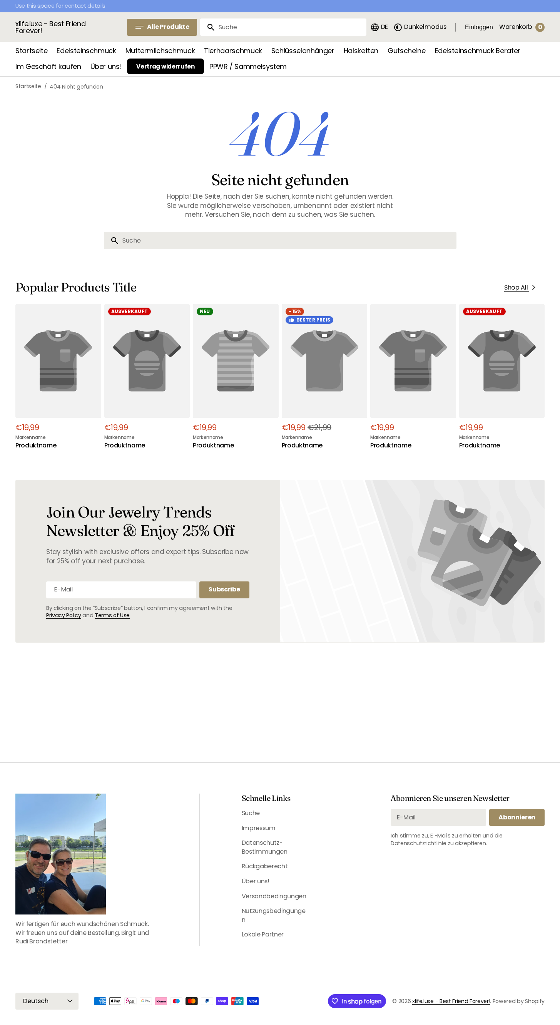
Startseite (28, 86)
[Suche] (208, 27)
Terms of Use (112, 615)
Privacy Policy (63, 615)
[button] (379, 27)
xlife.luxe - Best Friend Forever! (451, 1001)
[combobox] (291, 27)
